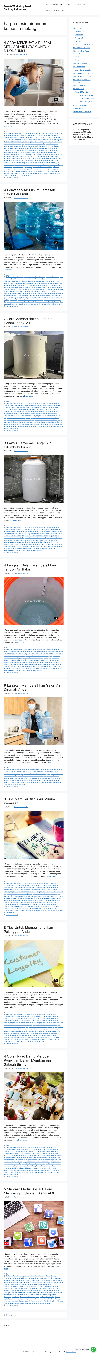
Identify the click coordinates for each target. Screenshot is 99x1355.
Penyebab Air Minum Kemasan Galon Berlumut (19, 302)
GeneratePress (71, 1352)
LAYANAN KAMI (56, 5)
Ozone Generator (80, 108)
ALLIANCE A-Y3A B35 (85, 99)
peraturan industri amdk (22, 171)
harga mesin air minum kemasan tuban (44, 158)
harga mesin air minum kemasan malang (36, 656)
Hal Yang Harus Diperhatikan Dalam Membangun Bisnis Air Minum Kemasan (36, 1278)
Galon (77, 60)
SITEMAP (47, 10)
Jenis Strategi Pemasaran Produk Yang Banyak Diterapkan (29, 902)
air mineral (9, 133)
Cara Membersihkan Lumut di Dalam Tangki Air (26, 279)
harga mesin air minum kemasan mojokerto (34, 658)
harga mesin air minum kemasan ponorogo (18, 156)
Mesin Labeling (79, 67)
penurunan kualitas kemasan (18, 169)
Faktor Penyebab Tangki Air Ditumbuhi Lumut (18, 281)
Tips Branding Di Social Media (53, 1301)
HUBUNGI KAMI (59, 10)
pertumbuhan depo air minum (40, 171)
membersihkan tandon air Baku (25, 424)
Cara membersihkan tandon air (52, 279)
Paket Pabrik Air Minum (82, 112)
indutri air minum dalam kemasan (40, 295)
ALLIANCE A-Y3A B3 (84, 95)
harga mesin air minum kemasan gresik (25, 146)
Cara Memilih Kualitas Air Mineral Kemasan (37, 140)
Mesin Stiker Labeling (83, 70)
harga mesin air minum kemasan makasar (23, 150)
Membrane (79, 35)
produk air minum (19, 173)
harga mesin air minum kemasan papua (49, 154)
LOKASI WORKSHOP (80, 5)
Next (17, 1315)
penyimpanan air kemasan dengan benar (41, 169)
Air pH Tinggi (50, 135)
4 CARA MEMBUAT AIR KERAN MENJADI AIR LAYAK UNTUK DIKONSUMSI (28, 47)
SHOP (46, 5)
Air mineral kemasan (37, 133)
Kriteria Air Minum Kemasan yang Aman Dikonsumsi (20, 162)
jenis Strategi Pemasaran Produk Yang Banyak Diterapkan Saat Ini (33, 1297)
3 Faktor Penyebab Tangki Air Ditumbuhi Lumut (27, 445)
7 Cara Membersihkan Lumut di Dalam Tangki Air (28, 321)
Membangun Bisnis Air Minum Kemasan (34, 298)
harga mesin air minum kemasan (32, 144)
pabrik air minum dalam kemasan (32, 300)
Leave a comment (12, 177)
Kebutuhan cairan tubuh (50, 160)
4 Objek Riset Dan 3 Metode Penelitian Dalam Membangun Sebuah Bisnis (27, 1060)
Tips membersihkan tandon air (27, 426)
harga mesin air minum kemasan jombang (22, 148)
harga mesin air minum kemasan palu (23, 154)
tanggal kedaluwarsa (32, 173)
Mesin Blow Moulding (81, 48)
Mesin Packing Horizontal (83, 73)
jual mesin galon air (14, 298)
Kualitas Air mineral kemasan (47, 162)
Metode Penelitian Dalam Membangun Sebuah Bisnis (27, 906)
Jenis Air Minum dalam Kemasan (32, 160)
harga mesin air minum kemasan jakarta (17, 531)
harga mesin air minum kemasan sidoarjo (45, 156)
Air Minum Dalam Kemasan (28, 135)
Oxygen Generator (80, 105)
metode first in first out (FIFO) (42, 167)
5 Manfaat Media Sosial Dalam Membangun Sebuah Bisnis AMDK (31, 1191)
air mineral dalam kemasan (22, 133)
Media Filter (79, 31)
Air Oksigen (41, 135)
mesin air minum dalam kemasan (38, 165)
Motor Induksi (78, 89)
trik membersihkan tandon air (30, 304)
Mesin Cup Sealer (80, 63)
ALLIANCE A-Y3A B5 (84, 102)
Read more (8, 126)
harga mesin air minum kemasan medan (22, 152)
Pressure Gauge (81, 38)
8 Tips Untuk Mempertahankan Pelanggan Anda (28, 929)
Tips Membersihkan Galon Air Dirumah (47, 302)
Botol (77, 57)
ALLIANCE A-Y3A (81, 92)
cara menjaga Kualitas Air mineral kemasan (37, 142)
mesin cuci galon (15, 300)
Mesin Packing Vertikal (82, 77)
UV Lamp (78, 41)
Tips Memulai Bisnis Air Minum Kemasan (41, 908)
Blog (7, 131)
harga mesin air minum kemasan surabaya (17, 158)
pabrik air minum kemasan (52, 300)
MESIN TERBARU (79, 85)
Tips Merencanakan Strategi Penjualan (40, 1039)
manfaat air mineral (21, 165)
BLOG (68, 5)
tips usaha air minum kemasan (20, 175)
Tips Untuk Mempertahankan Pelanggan (39, 910)
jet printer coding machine (83, 45)
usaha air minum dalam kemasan (51, 304)
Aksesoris (77, 28)
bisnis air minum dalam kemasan (34, 277)
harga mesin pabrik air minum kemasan (16, 295)
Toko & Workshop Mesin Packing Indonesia (18, 8)
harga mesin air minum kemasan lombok (41, 654)
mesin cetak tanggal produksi (22, 167)
